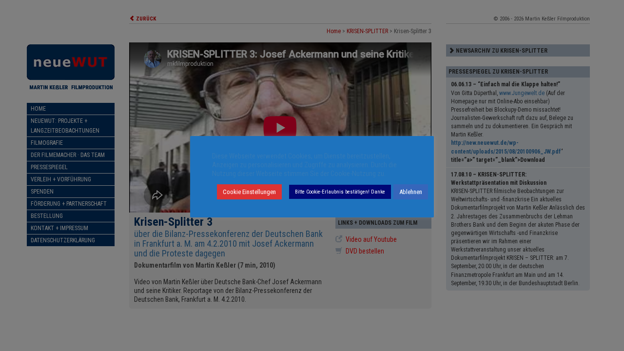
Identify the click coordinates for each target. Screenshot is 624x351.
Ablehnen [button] (410, 191)
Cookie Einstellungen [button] (249, 191)
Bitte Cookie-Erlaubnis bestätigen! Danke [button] (340, 192)
